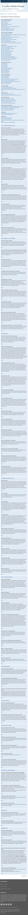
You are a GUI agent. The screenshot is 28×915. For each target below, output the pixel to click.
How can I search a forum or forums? (7, 98)
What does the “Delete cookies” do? (7, 30)
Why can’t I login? (4, 25)
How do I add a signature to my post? (7, 48)
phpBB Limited (7, 832)
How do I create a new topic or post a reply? (9, 46)
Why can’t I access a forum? (6, 53)
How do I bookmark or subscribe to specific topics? (10, 107)
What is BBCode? (4, 63)
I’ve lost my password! (5, 27)
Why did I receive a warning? (6, 55)
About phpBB (3, 835)
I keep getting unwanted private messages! (8, 88)
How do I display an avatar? (6, 40)
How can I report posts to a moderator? (8, 56)
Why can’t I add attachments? (6, 54)
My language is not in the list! (6, 38)
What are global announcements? (7, 68)
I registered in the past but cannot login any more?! (10, 26)
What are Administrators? (5, 75)
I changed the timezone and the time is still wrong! (10, 37)
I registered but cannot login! (6, 24)
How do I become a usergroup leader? (8, 80)
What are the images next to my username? (8, 39)
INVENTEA (13, 911)
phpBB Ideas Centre (23, 842)
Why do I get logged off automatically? (8, 29)
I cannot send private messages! (7, 87)
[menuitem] (2, 912)
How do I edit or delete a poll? (6, 52)
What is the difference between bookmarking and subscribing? (12, 106)
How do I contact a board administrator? (8, 122)
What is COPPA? (4, 22)
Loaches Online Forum (13, 6)
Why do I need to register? (5, 20)
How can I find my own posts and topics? (8, 103)
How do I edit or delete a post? (6, 47)
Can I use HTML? (4, 64)
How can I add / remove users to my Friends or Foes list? (11, 95)
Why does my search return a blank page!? (8, 100)
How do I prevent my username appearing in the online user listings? (13, 34)
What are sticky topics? (5, 70)
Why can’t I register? (4, 23)
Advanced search (5, 884)
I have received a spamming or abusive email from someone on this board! (13, 90)
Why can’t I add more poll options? (7, 50)
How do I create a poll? (5, 49)
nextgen (17, 911)
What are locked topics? (5, 71)
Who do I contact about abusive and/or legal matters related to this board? (12, 121)
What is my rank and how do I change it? (8, 41)
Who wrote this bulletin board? (6, 117)
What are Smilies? (4, 65)
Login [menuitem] (23, 1)
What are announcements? (6, 69)
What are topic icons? (5, 72)
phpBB (13, 285)
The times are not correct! (5, 35)
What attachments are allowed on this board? (9, 113)
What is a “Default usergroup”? (6, 82)
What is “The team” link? (5, 83)
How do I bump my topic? (5, 60)
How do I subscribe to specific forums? (8, 108)
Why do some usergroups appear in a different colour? (10, 81)
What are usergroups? (5, 77)
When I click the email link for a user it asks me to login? (11, 42)
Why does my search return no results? (8, 99)
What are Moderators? (5, 76)
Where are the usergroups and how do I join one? (10, 79)
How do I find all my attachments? (7, 114)
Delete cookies (4, 886)
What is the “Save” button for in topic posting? (9, 57)
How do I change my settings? (6, 33)
